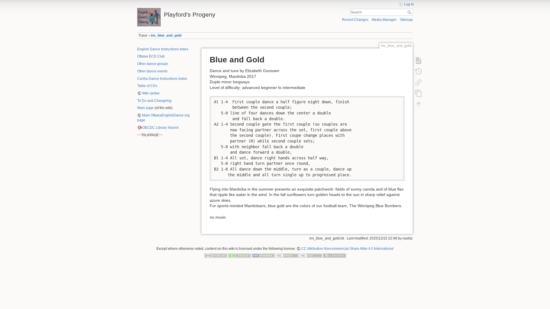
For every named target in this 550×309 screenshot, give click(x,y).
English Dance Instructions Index (162, 49)
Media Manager (384, 20)
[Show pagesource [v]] (418, 60)
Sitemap (406, 20)
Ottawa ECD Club (151, 56)
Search (410, 12)
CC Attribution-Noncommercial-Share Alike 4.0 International (347, 249)
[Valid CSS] (310, 255)
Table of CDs (147, 86)
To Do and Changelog (154, 101)
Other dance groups (152, 64)
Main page (145, 108)
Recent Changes (355, 20)
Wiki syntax (151, 93)
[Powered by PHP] (263, 255)
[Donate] (239, 255)
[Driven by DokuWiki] (334, 255)
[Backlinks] (418, 82)
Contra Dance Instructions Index (162, 79)
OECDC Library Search (160, 128)
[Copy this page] (418, 93)
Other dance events (152, 71)
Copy (396, 100)
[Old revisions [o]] (418, 71)
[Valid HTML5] (287, 255)
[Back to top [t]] (418, 104)
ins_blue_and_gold (166, 35)
